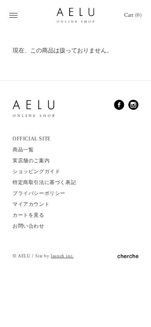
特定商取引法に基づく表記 (44, 182)
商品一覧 (23, 150)
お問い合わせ (28, 226)
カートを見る (28, 215)
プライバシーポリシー (39, 193)
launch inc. (62, 256)
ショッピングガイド (36, 171)
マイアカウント (31, 204)
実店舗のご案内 (31, 161)
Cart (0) (133, 15)
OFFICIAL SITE (32, 139)
